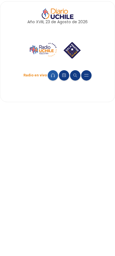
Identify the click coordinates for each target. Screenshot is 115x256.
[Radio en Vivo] (53, 75)
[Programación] (64, 75)
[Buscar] (75, 75)
